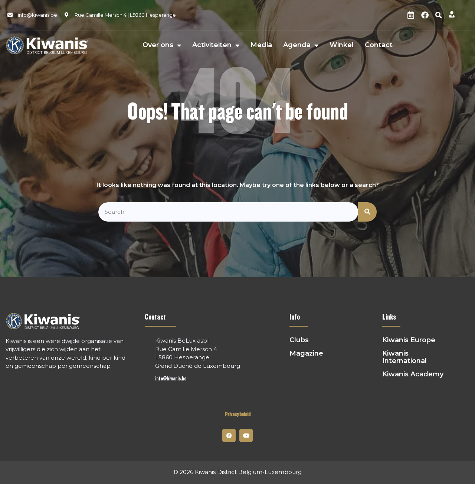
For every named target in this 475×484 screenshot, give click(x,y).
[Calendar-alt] (410, 15)
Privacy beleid (237, 414)
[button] (439, 15)
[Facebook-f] (229, 435)
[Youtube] (246, 435)
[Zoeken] (367, 212)
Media (261, 45)
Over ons (157, 45)
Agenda (297, 45)
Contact (379, 45)
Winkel (342, 45)
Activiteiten (212, 45)
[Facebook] (425, 15)
